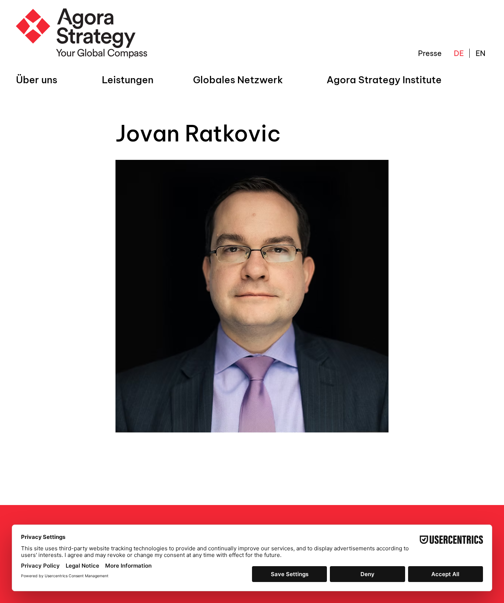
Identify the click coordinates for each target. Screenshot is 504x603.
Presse (430, 53)
